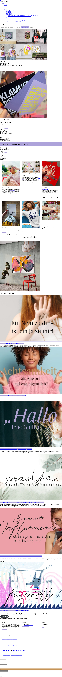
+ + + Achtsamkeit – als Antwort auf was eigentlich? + (13, 395)
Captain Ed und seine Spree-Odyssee (14, 19)
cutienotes (4, 232)
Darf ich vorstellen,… (6, 655)
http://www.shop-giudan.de (28, 625)
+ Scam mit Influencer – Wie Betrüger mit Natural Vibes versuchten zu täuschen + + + (21, 556)
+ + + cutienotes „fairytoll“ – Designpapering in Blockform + (14, 610)
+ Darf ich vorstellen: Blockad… (16, 645)
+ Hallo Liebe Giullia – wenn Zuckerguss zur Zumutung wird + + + (16, 449)
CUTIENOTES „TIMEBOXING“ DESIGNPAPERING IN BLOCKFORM (19, 16)
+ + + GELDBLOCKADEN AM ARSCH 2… (19, 650)
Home (3, 3)
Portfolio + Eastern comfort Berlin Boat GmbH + (14, 21)
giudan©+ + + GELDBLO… (7, 652)
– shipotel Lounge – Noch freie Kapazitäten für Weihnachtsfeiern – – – (19, 20)
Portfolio (3, 8)
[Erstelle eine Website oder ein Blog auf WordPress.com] (0, 668)
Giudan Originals (6, 9)
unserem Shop (12, 190)
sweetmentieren (25, 27)
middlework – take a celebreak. (11, 10)
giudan (1, 0)
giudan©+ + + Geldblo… (7, 650)
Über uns (5, 4)
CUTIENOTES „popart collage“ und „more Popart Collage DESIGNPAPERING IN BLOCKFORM (24, 15)
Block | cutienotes (9, 14)
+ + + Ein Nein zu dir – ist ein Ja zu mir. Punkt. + (12, 343)
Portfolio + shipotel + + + (10, 17)
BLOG (3, 7)
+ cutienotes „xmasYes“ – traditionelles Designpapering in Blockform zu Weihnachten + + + (22, 502)
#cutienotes (6, 128)
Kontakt (5, 5)
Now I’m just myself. (45, 189)
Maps (43, 627)
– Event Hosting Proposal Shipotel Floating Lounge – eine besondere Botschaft (21, 18)
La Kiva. (6, 152)
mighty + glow (8, 12)
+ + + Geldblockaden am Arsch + (18, 652)
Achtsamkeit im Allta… (6, 645)
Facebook (1, 666)
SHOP (3, 6)
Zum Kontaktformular (25, 626)
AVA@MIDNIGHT (9, 13)
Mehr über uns (4, 629)
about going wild (8, 11)
